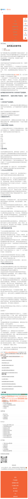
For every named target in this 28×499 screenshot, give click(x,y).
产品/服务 (15, 23)
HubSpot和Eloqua (7, 435)
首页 (15, 21)
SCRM (16, 396)
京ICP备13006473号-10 (21, 469)
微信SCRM (5, 402)
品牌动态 (5, 446)
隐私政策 (14, 465)
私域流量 (15, 398)
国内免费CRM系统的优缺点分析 (8, 365)
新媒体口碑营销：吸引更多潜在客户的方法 (10, 372)
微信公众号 (5, 398)
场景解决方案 (15, 26)
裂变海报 (5, 418)
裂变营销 (13, 401)
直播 (12, 398)
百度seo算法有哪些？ (6, 367)
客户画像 (16, 74)
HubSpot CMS (6, 433)
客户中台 (5, 400)
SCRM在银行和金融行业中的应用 (8, 376)
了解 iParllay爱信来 (7, 443)
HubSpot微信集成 (7, 403)
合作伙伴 (5, 444)
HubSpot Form (6, 429)
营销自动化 (6, 406)
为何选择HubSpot (7, 426)
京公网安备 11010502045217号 (8, 469)
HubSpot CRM (6, 427)
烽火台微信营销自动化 (11, 352)
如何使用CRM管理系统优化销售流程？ (9, 383)
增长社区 (15, 32)
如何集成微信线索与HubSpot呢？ (8, 381)
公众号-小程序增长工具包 (9, 405)
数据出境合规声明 (7, 450)
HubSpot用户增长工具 (8, 424)
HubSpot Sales (6, 431)
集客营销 (22, 400)
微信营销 (9, 398)
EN (15, 37)
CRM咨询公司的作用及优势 (7, 360)
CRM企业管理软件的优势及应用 (8, 388)
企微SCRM (5, 415)
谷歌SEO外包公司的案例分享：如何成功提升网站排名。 (12, 386)
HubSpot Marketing (7, 430)
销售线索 (19, 400)
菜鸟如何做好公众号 (5, 362)
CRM (5, 396)
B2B (3, 396)
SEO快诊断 (26, 25)
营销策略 (21, 398)
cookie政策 (5, 449)
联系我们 (23, 394)
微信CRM (24, 396)
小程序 (20, 396)
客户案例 (15, 34)
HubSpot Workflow (7, 434)
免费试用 (15, 40)
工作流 (5, 408)
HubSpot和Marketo (7, 437)
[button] (4, 358)
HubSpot (10, 396)
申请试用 (25, 21)
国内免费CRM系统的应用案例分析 (8, 370)
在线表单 (5, 417)
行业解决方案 (15, 29)
